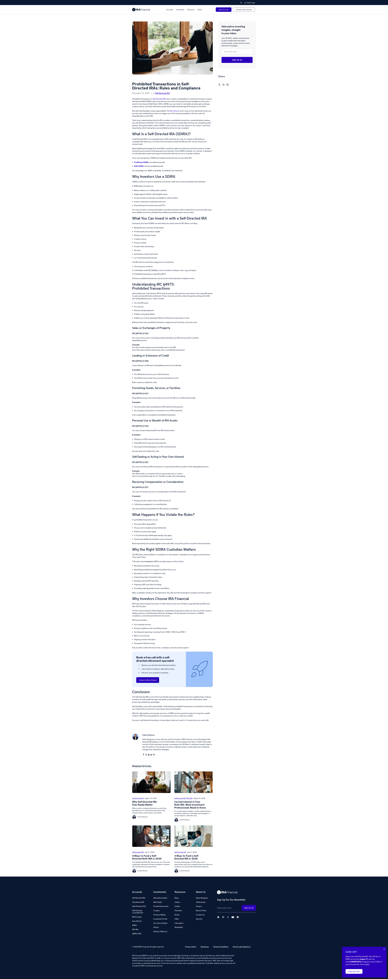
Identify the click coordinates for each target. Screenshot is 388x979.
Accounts (170, 9)
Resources (191, 9)
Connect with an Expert (148, 680)
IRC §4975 (165, 284)
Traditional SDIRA (141, 162)
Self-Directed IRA (162, 93)
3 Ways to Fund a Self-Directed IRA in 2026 (186, 857)
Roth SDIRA (139, 166)
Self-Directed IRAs (159, 99)
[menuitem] (169, 9)
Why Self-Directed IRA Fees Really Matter (144, 803)
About (200, 9)
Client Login (251, 3)
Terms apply (364, 964)
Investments (180, 9)
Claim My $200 (354, 971)
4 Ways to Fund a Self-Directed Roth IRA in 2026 (146, 857)
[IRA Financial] (141, 9)
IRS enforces (175, 111)
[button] (241, 3)
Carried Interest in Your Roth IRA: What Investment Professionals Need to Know (190, 804)
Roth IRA (189, 798)
